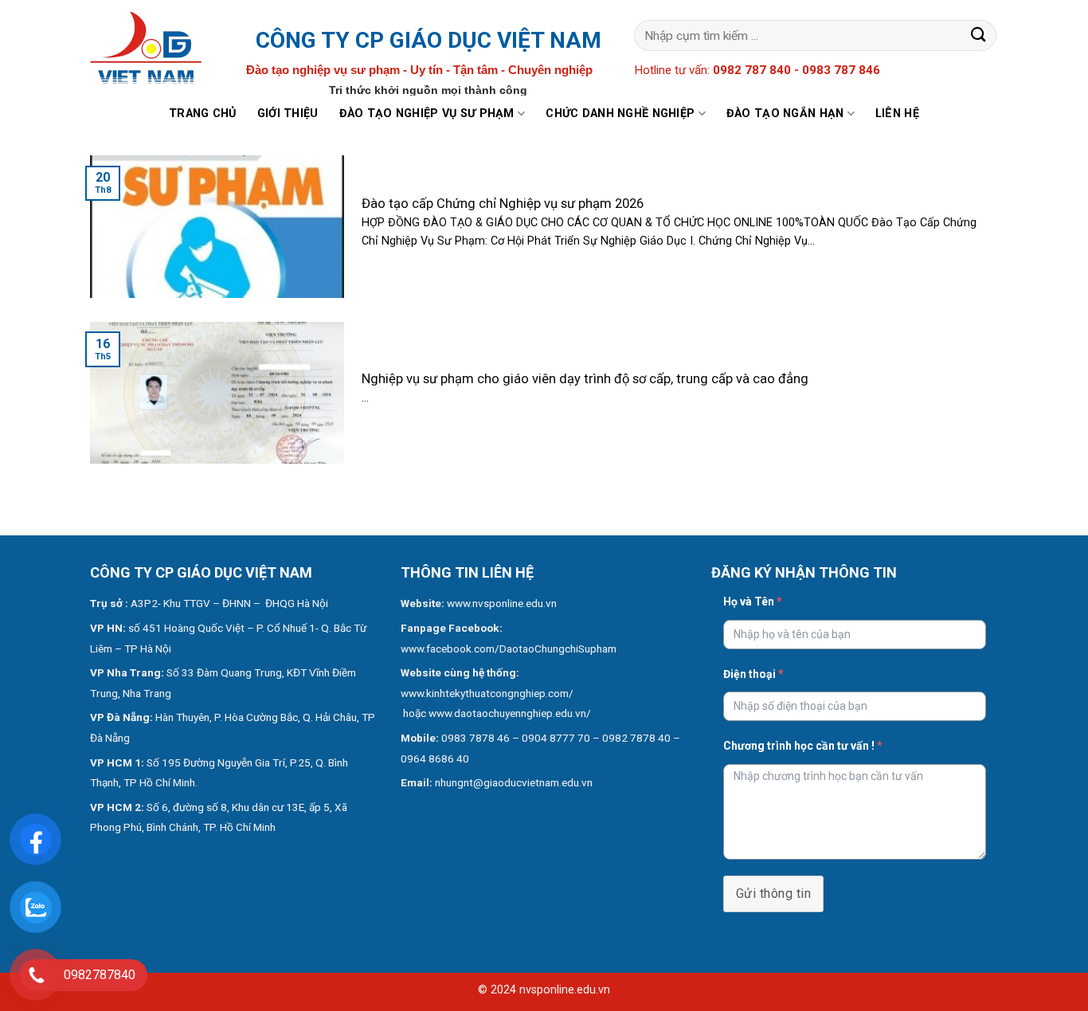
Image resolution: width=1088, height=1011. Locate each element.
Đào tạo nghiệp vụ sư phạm (427, 113)
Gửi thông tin (773, 893)
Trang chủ (203, 113)
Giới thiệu (288, 113)
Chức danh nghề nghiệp (620, 113)
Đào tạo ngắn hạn (785, 113)
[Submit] (979, 35)
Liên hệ (897, 113)
